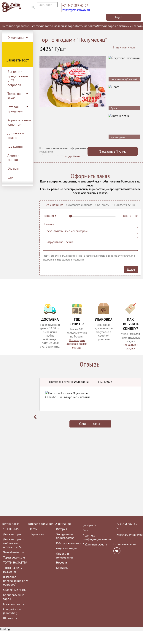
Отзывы (13, 168)
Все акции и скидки (130, 346)
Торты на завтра (86, 26)
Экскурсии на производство (65, 536)
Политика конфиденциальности (96, 537)
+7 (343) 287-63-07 (75, 5)
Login (118, 17)
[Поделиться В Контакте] (116, 550)
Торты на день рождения (12, 569)
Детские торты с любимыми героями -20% (13, 543)
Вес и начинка (54, 205)
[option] (90, 406)
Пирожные (37, 534)
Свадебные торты (64, 26)
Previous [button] (35, 416)
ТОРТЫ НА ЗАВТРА (15, 562)
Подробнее (133, 73)
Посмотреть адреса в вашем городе (76, 344)
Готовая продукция (40, 524)
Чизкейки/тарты (13, 552)
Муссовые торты (14, 604)
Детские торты (43, 26)
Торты (33, 529)
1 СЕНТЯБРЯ (11, 529)
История (61, 529)
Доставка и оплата (15, 135)
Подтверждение (125, 205)
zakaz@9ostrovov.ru (76, 10)
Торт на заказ (10, 524)
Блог (10, 177)
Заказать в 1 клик (112, 151)
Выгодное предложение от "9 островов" (17, 78)
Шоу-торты (10, 618)
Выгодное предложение (18, 26)
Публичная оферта (94, 544)
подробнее (72, 156)
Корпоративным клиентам (19, 122)
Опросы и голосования (64, 555)
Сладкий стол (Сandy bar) (12, 611)
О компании (63, 524)
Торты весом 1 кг (14, 557)
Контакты (103, 205)
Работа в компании (68, 543)
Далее (131, 269)
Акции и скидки (13, 157)
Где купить (15, 146)
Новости (61, 562)
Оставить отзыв (90, 424)
